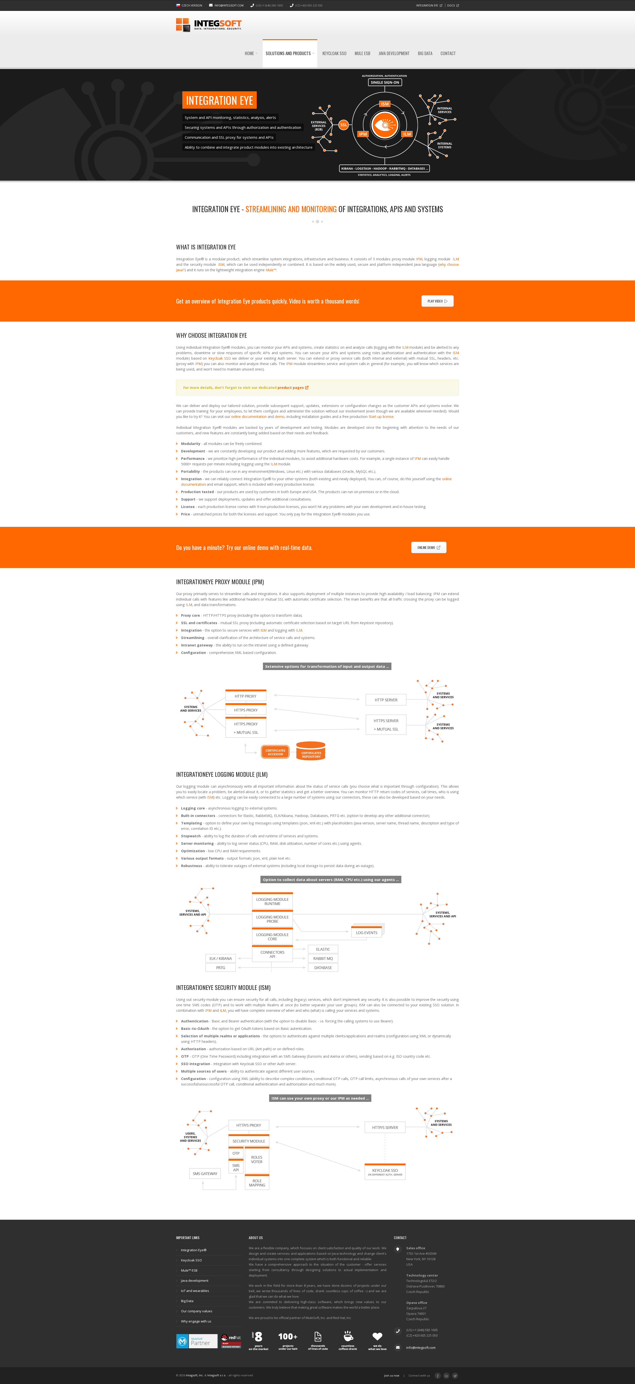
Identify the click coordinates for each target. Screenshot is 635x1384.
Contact (448, 53)
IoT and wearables (195, 1290)
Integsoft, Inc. (195, 1375)
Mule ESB (362, 53)
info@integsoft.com (229, 5)
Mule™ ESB (189, 1270)
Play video (435, 301)
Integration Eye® (194, 1250)
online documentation (249, 416)
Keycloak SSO (334, 53)
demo (280, 416)
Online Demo (426, 547)
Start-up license (381, 416)
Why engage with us (196, 1321)
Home (250, 53)
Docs (451, 5)
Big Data (425, 53)
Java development (394, 53)
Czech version (192, 5)
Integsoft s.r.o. (216, 1375)
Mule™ (271, 270)
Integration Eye (427, 5)
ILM (456, 259)
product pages (291, 387)
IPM (419, 259)
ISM (221, 264)
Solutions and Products (289, 53)
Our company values (196, 1311)
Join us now (391, 1375)
